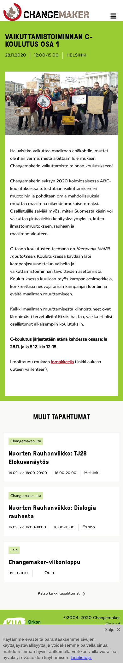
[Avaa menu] (114, 17)
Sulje (109, 629)
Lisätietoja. (81, 657)
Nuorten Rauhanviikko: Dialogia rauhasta (52, 511)
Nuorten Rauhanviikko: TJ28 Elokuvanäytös (48, 457)
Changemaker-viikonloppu (44, 561)
